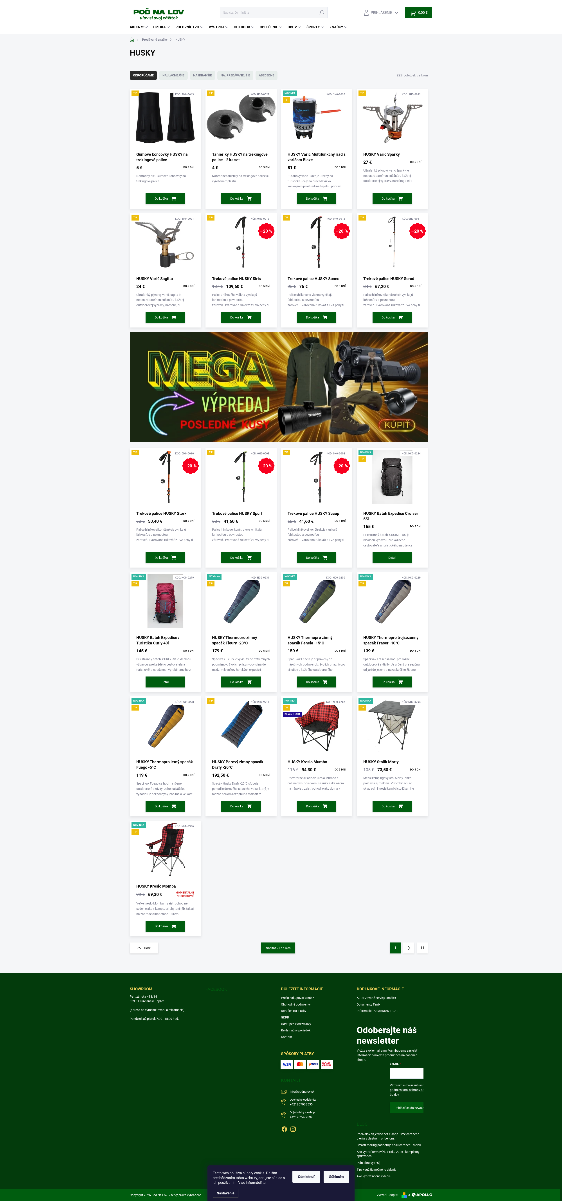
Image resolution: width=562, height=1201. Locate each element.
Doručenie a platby (293, 1011)
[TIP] (165, 120)
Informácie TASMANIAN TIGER (377, 1011)
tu (264, 1183)
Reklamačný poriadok (295, 1030)
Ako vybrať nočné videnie (374, 1176)
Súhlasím (336, 1177)
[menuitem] (139, 27)
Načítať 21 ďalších (278, 948)
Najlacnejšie (173, 75)
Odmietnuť (306, 1177)
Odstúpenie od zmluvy (296, 1024)
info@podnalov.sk (302, 1091)
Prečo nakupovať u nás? (297, 998)
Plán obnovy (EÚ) (368, 1163)
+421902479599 (302, 1115)
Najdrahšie (202, 75)
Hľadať (322, 12)
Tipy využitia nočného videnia (376, 1169)
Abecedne (266, 75)
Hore (147, 948)
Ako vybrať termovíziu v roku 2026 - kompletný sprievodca (388, 1154)
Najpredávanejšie (235, 75)
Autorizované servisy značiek (376, 998)
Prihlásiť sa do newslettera (412, 1108)
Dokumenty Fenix (368, 1004)
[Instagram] (293, 1128)
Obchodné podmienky (296, 1004)
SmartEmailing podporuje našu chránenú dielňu (389, 1145)
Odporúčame (143, 75)
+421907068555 (303, 1102)
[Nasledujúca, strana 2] (408, 947)
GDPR (285, 1017)
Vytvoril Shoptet (387, 1195)
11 (422, 948)
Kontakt (286, 1037)
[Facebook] (284, 1128)
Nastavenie (225, 1193)
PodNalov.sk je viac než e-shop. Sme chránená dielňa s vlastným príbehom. (388, 1136)
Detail (392, 557)
